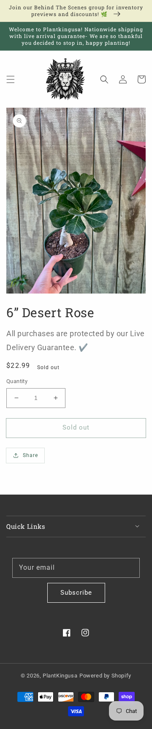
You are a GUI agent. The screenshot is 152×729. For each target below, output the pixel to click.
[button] (10, 79)
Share (30, 455)
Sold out (76, 427)
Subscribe (76, 592)
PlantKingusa (60, 675)
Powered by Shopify (105, 675)
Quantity (16, 381)
